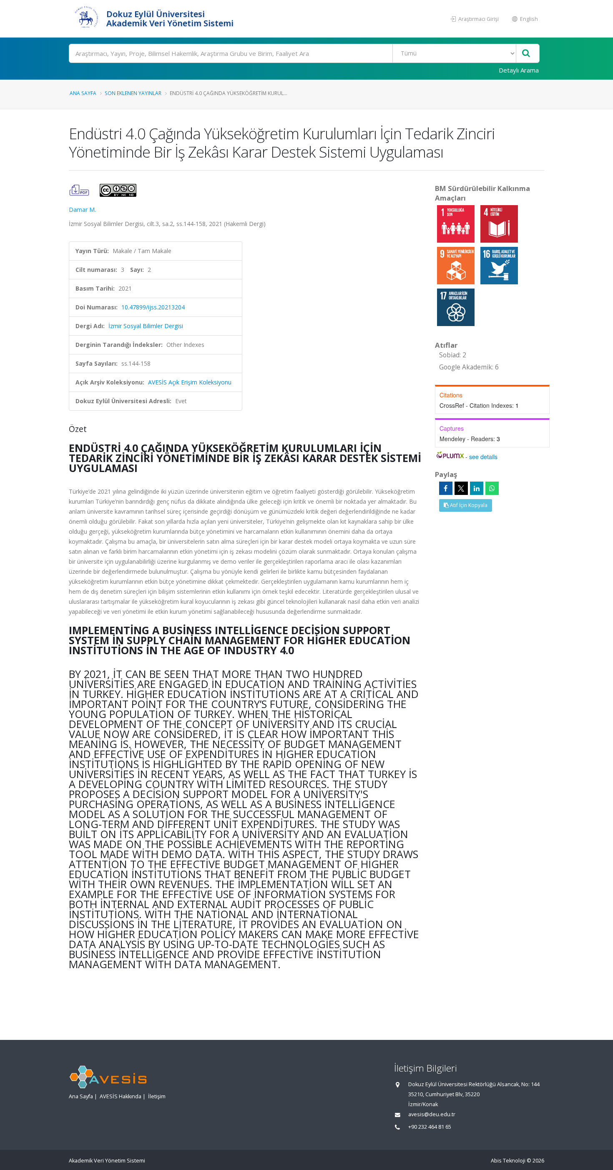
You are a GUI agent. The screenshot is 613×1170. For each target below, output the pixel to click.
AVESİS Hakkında (120, 1096)
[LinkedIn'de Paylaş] (476, 488)
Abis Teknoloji (508, 1160)
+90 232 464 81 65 (429, 1126)
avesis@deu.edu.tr (431, 1114)
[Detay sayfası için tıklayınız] (456, 223)
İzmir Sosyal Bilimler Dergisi (145, 326)
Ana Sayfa (83, 93)
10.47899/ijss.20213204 (153, 307)
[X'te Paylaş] (461, 488)
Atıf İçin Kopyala (468, 505)
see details (483, 456)
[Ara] (526, 53)
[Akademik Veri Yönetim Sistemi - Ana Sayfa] (86, 19)
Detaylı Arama (519, 70)
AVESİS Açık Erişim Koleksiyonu (189, 382)
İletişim (157, 1096)
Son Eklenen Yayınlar (133, 93)
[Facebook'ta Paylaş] (445, 488)
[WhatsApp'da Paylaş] (492, 488)
